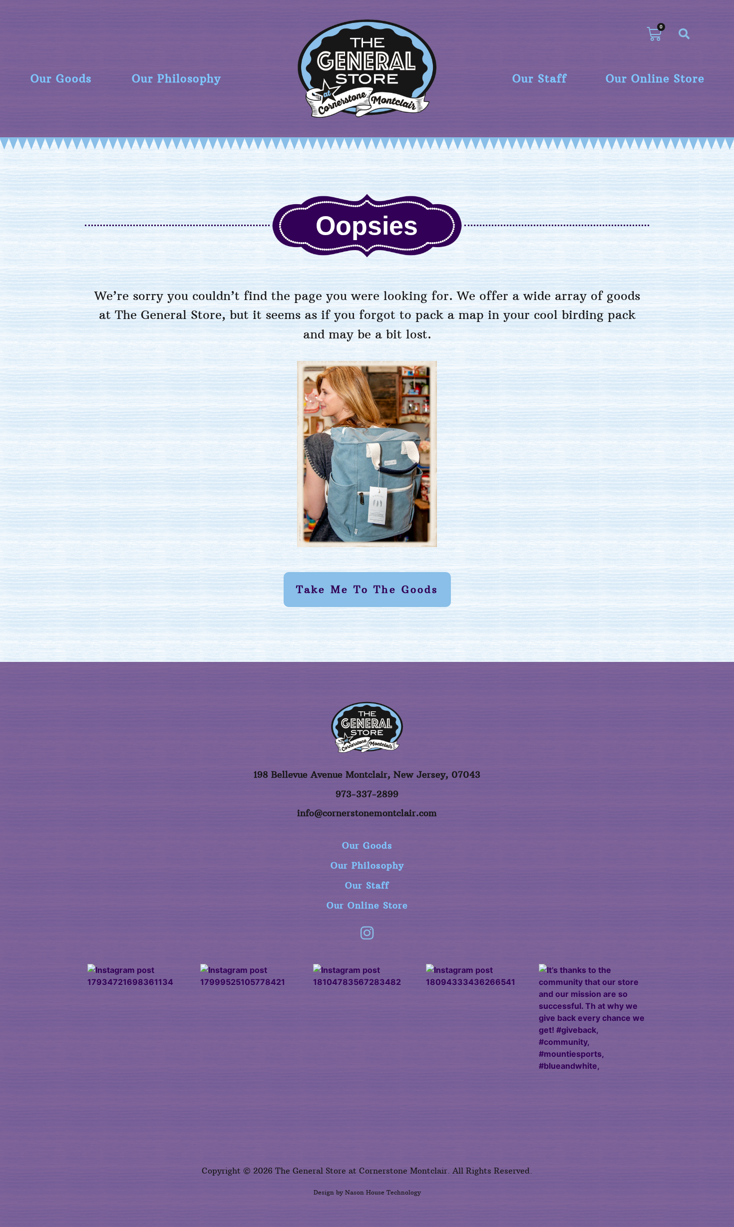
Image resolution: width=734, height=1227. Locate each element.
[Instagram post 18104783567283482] (367, 1018)
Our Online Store (655, 78)
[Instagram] (367, 933)
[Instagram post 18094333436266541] (480, 1018)
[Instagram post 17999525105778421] (254, 1018)
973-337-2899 (367, 794)
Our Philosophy (176, 78)
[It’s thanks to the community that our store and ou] (593, 1018)
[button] (684, 34)
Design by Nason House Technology (367, 1192)
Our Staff (539, 78)
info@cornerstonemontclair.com (367, 813)
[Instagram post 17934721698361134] (141, 1018)
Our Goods (60, 78)
